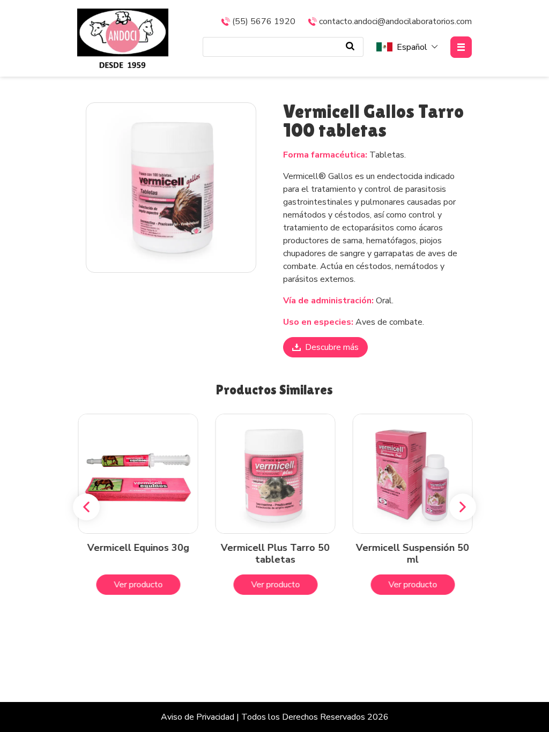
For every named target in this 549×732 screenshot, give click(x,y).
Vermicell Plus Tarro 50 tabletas (274, 553)
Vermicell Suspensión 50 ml (412, 553)
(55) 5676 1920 (263, 21)
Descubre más (332, 347)
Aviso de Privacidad (197, 717)
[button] (86, 507)
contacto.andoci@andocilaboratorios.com (395, 21)
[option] (171, 187)
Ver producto (137, 585)
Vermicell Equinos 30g (137, 547)
